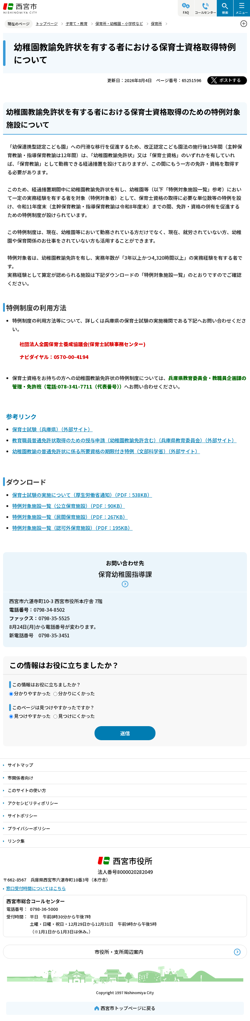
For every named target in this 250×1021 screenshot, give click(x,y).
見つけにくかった (76, 716)
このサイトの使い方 (27, 790)
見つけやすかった (32, 716)
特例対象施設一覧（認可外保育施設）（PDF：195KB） (72, 527)
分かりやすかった (32, 693)
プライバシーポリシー (29, 828)
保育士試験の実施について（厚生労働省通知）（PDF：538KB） (82, 494)
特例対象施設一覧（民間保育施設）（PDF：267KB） (70, 516)
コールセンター (205, 12)
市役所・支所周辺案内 (119, 951)
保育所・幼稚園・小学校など (119, 23)
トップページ (47, 23)
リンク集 (16, 841)
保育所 (156, 23)
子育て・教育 (77, 23)
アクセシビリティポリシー (33, 803)
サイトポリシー (23, 816)
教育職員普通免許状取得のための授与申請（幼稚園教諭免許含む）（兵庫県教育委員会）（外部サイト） (124, 440)
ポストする (230, 80)
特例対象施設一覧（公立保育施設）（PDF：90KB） (68, 505)
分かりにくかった (76, 693)
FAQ (186, 12)
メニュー (242, 12)
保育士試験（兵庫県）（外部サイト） (52, 429)
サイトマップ (20, 765)
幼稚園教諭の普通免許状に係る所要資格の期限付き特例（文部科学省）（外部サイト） (106, 451)
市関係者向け (20, 778)
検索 (225, 12)
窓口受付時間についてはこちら (36, 888)
